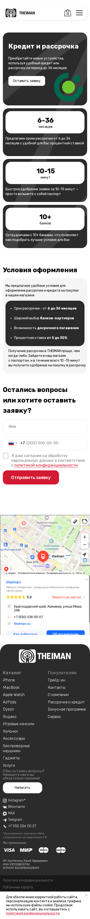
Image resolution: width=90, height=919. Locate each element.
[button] (22, 788)
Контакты (56, 687)
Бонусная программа (67, 709)
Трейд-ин (56, 680)
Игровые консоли (18, 724)
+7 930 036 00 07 (22, 826)
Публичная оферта (18, 887)
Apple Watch (14, 694)
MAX (11, 813)
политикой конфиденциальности (33, 913)
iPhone (9, 680)
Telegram (15, 820)
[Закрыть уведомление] (86, 895)
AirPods (9, 702)
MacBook (11, 687)
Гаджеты (11, 758)
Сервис (54, 716)
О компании (58, 694)
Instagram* (16, 800)
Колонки (10, 731)
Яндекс (10, 716)
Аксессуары (14, 738)
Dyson (8, 709)
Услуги (9, 765)
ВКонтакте (16, 807)
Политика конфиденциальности (28, 880)
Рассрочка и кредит (66, 702)
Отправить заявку (31, 477)
